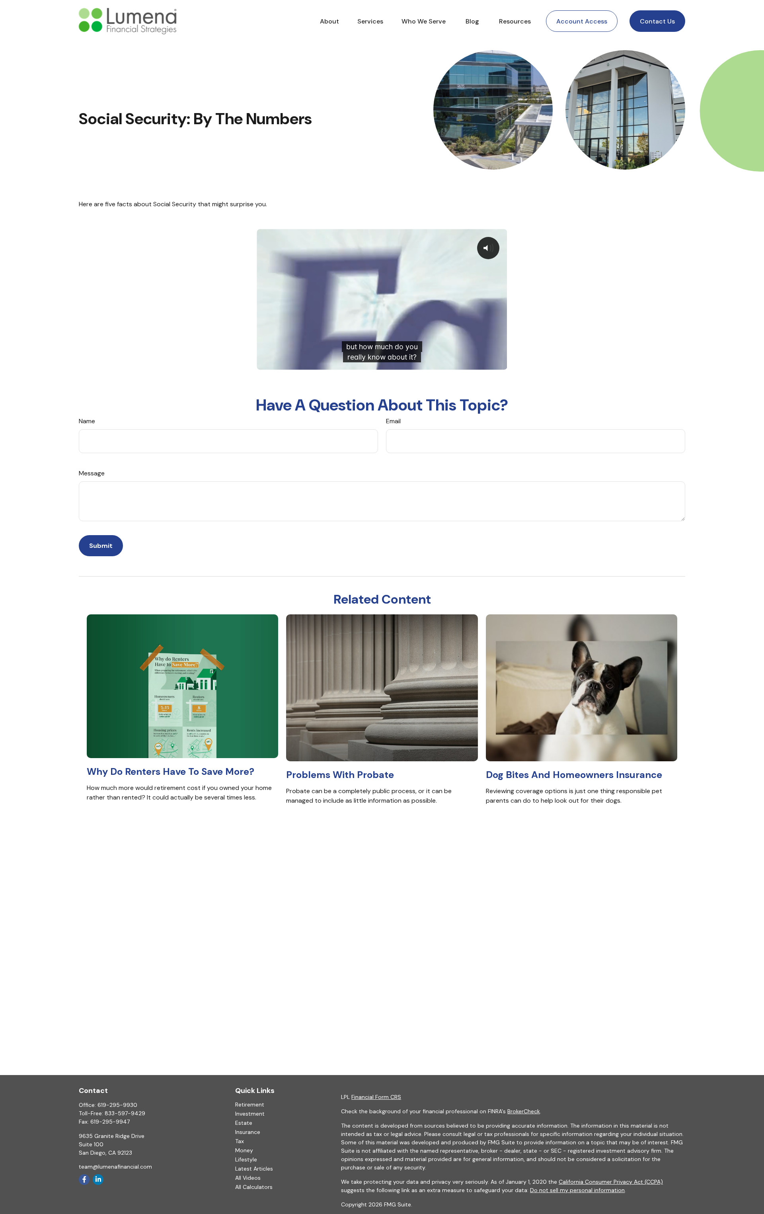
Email (393, 421)
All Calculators (254, 1187)
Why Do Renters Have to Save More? (170, 771)
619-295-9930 (117, 1104)
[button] (329, 21)
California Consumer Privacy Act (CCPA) (611, 1181)
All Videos (248, 1177)
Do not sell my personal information (577, 1190)
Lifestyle (246, 1159)
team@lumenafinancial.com (115, 1166)
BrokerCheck (523, 1111)
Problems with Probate (340, 774)
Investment (250, 1113)
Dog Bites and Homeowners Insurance (574, 774)
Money (244, 1150)
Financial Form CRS (376, 1097)
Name (87, 421)
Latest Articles (254, 1168)
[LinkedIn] (98, 1179)
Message (92, 473)
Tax (239, 1141)
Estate (243, 1122)
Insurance (247, 1132)
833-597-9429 (125, 1113)
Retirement (249, 1104)
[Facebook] (84, 1179)
